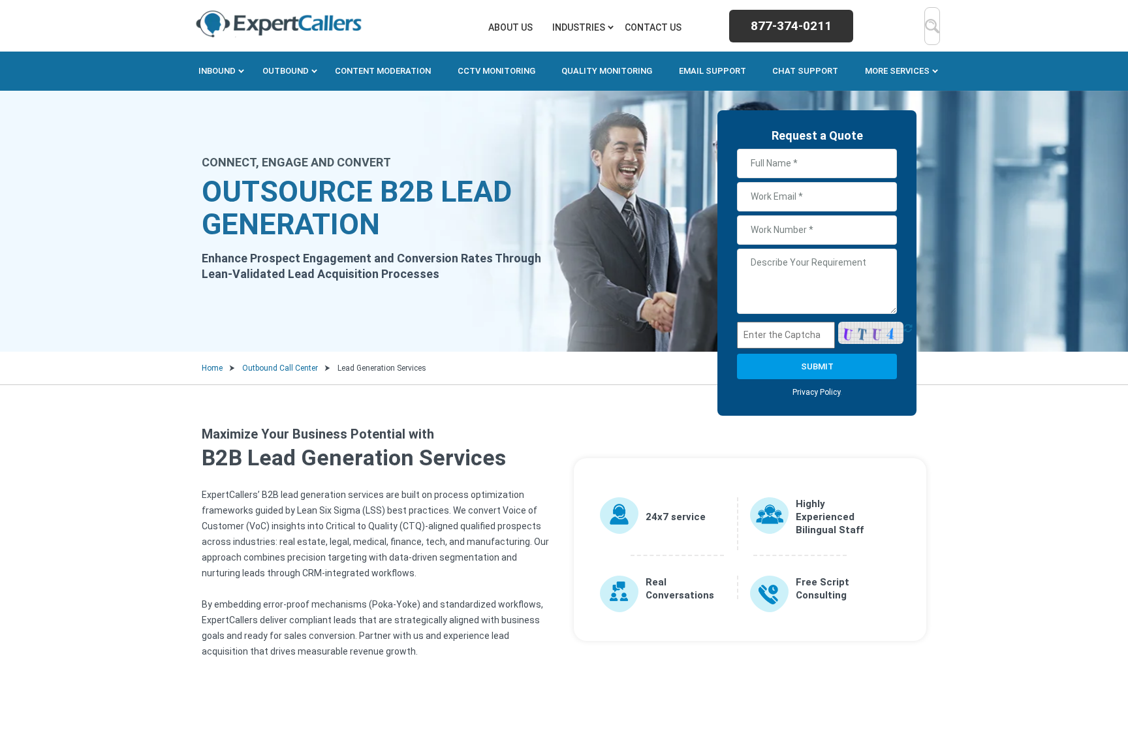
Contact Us (653, 27)
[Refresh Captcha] (908, 335)
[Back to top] (1094, 664)
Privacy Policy (816, 392)
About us (510, 27)
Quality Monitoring (606, 71)
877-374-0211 (791, 25)
